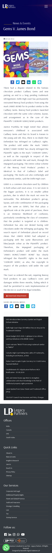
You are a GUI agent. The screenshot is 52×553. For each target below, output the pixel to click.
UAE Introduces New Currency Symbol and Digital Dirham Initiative (24, 320)
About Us (9, 453)
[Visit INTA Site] (21, 539)
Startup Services (11, 517)
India (8, 426)
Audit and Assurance (13, 502)
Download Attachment (17, 296)
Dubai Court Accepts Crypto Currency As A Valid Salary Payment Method (26, 362)
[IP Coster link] (10, 539)
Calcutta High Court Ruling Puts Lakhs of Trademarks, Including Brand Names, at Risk (25, 354)
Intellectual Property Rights (15, 495)
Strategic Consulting (12, 506)
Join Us (8, 464)
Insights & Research (12, 460)
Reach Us (9, 468)
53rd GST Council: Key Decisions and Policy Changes (25, 397)
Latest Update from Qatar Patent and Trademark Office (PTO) (26, 390)
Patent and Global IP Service (15, 499)
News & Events (11, 457)
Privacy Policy (10, 472)
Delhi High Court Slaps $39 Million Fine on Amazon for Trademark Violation (25, 329)
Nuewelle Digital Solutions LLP (30, 550)
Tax (7, 514)
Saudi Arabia (10, 437)
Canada (8, 430)
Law (7, 510)
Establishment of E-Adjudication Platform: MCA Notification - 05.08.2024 (23, 370)
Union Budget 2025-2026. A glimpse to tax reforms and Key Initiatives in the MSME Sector (24, 337)
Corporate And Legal (13, 491)
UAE (7, 434)
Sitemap (9, 475)
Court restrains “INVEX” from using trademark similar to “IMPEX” (25, 345)
